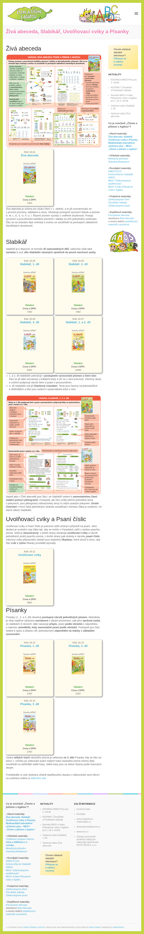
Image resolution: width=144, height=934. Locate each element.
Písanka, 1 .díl (29, 645)
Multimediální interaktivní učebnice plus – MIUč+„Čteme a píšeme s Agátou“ (123, 146)
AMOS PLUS (115, 171)
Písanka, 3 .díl (29, 704)
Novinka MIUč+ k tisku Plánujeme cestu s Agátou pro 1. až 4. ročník (124, 98)
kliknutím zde (38, 778)
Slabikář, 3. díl (29, 322)
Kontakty (80, 814)
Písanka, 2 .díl (78, 645)
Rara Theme (94, 927)
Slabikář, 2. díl (78, 264)
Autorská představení (118, 162)
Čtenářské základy (117, 202)
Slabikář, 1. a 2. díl (78, 322)
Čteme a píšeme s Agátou (33, 927)
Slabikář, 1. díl (29, 264)
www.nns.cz (82, 831)
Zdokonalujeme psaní (119, 205)
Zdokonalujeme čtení (118, 199)
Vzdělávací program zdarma (20, 842)
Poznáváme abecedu (119, 215)
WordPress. (118, 927)
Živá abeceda (29, 155)
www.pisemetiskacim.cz (88, 827)
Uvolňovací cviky (29, 554)
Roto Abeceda (127, 218)
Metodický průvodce (118, 158)
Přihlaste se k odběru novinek (120, 61)
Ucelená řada (83, 809)
